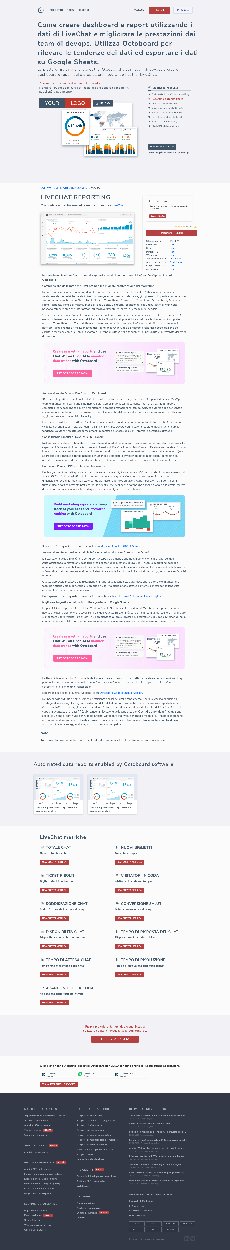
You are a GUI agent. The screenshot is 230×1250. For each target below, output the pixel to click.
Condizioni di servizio (152, 1238)
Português (170, 1223)
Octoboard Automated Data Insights (138, 596)
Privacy (133, 1238)
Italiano (154, 1229)
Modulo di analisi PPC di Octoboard (123, 546)
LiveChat (118, 205)
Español (154, 1223)
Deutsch (170, 1229)
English (137, 1223)
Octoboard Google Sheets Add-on (121, 693)
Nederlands (188, 1223)
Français (137, 1229)
